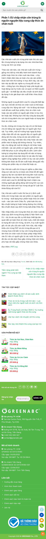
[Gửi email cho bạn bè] (25, 254)
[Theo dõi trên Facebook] (20, 387)
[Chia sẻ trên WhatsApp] (13, 254)
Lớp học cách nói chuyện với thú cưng (24, 317)
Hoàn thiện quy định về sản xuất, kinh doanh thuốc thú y (23, 295)
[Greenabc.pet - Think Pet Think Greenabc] (23, 3)
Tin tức (23, 261)
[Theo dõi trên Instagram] (24, 387)
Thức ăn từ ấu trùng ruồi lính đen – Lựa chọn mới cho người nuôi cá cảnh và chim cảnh (25, 303)
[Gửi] (42, 10)
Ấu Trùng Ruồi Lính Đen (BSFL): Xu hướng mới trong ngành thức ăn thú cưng (25, 311)
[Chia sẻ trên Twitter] (21, 254)
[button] (3, 4)
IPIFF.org (14, 247)
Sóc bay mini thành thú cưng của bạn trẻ (24, 324)
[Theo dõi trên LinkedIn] (31, 387)
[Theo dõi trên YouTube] (35, 387)
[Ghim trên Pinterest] (29, 254)
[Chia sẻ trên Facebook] (17, 254)
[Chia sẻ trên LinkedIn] (32, 254)
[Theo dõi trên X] (28, 387)
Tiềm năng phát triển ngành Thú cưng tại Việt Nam (11, 273)
